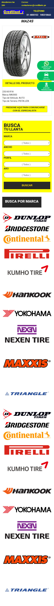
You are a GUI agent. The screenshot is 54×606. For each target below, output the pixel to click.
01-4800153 (32, 15)
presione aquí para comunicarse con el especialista (25, 109)
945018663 (45, 15)
